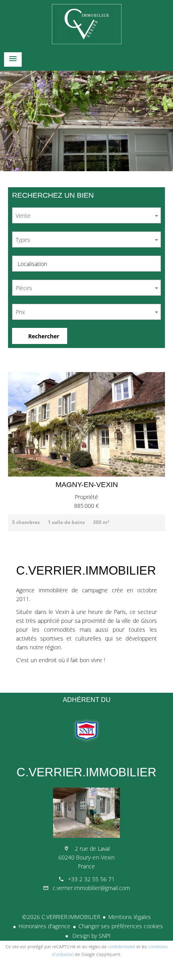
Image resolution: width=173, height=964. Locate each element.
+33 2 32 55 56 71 (91, 879)
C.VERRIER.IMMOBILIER (86, 772)
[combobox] (86, 215)
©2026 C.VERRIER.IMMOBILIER (61, 917)
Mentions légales (129, 917)
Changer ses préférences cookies (120, 926)
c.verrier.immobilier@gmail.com (91, 888)
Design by (91, 935)
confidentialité (121, 947)
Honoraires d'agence (44, 926)
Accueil (86, 24)
